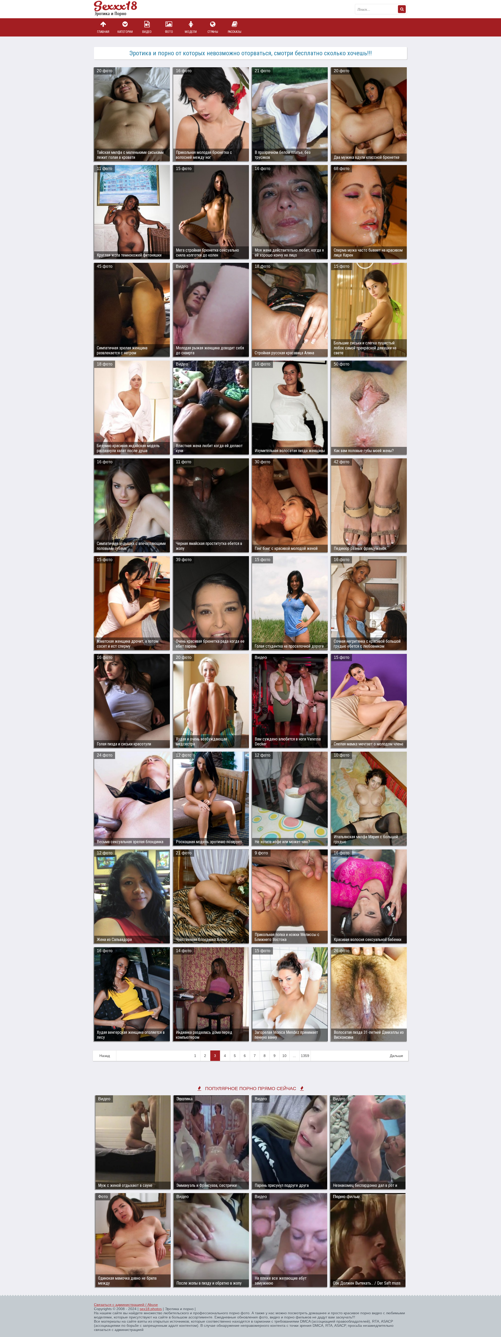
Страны (212, 32)
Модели (191, 32)
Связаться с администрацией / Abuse (126, 1305)
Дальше (396, 1056)
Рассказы (234, 32)
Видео (147, 32)
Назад (104, 1056)
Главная (103, 32)
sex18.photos (151, 1309)
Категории (125, 32)
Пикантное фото (120, 9)
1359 (305, 1056)
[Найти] (402, 9)
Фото (169, 32)
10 (284, 1056)
